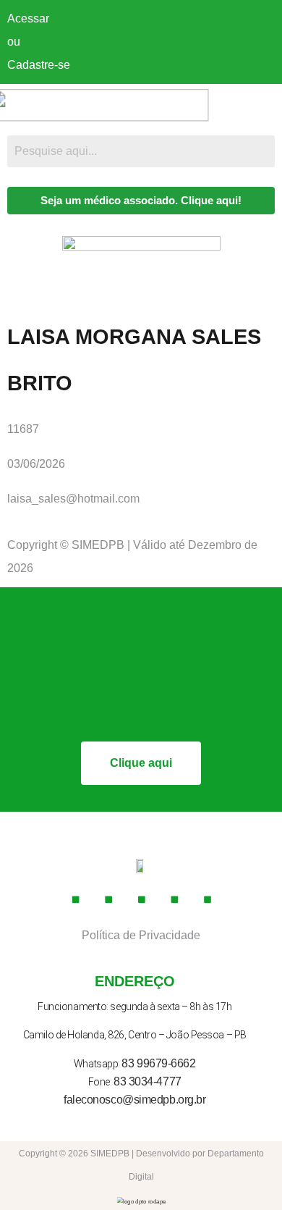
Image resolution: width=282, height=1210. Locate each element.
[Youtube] (141, 899)
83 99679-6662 (158, 1063)
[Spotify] (206, 899)
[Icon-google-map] (174, 899)
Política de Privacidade (141, 935)
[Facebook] (75, 899)
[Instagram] (108, 899)
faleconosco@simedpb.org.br (134, 1099)
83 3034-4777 (147, 1081)
